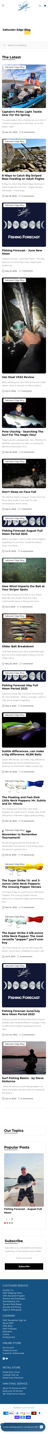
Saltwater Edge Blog (14, 67)
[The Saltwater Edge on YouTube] (7, 1359)
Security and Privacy (12, 1307)
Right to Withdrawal (12, 1310)
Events (6, 1334)
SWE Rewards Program (14, 1296)
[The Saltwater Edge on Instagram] (4, 1359)
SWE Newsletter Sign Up (14, 1320)
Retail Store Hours (11, 1372)
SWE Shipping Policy (12, 1293)
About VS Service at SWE (14, 1388)
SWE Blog (7, 1326)
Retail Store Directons (13, 1378)
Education (7, 1331)
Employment (9, 1337)
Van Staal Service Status (14, 1394)
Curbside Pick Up (11, 1375)
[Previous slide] (6, 1219)
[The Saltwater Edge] (24, 6)
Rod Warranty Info (11, 1301)
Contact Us (8, 1290)
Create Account (10, 1350)
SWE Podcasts (10, 1329)
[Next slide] (12, 1219)
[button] (5, 1223)
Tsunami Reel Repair (12, 1304)
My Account (8, 1347)
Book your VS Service (13, 1391)
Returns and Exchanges (14, 1298)
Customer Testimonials (13, 1353)
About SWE (8, 1323)
